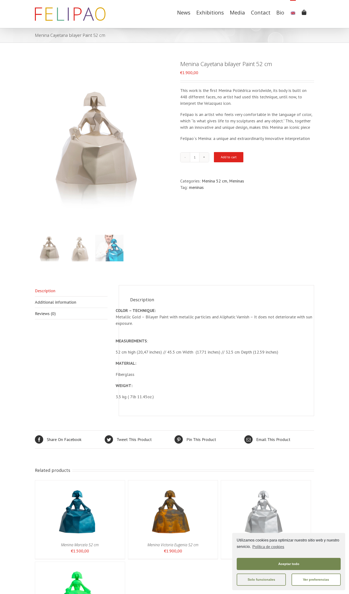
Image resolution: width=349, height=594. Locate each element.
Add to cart (228, 157)
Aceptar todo (288, 564)
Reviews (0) (45, 313)
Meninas (236, 181)
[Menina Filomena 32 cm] (77, 565)
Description (45, 290)
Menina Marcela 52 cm (80, 544)
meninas (196, 187)
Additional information (55, 302)
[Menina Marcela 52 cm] (77, 483)
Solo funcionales (261, 579)
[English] (293, 12)
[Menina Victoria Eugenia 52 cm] (170, 483)
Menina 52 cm (214, 181)
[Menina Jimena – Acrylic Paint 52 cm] (263, 483)
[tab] (71, 291)
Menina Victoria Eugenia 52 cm (172, 544)
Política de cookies (268, 547)
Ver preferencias (316, 579)
